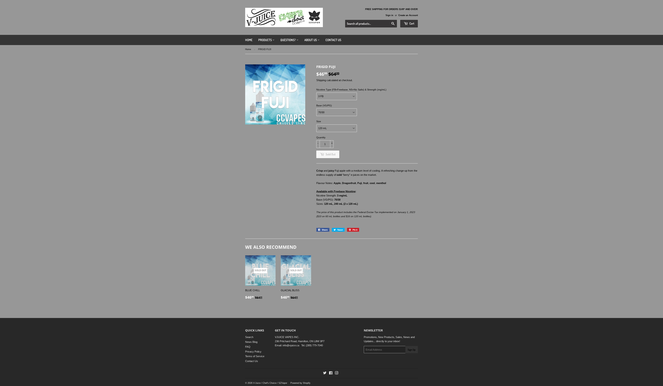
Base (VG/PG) (324, 105)
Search (249, 337)
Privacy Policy (253, 351)
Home (248, 40)
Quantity (320, 137)
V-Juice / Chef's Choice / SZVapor (270, 383)
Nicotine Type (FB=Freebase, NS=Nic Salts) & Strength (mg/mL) (351, 89)
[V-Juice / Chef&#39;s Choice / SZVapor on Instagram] (336, 373)
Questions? (288, 40)
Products (265, 40)
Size (318, 121)
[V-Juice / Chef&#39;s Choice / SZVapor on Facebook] (331, 373)
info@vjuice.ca (291, 345)
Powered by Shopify (300, 383)
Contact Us (333, 40)
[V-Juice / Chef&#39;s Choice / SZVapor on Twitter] (324, 373)
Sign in (389, 15)
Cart (411, 23)
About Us (311, 40)
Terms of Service (254, 356)
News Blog (251, 341)
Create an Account (408, 15)
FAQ (247, 346)
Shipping (321, 80)
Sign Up (412, 349)
